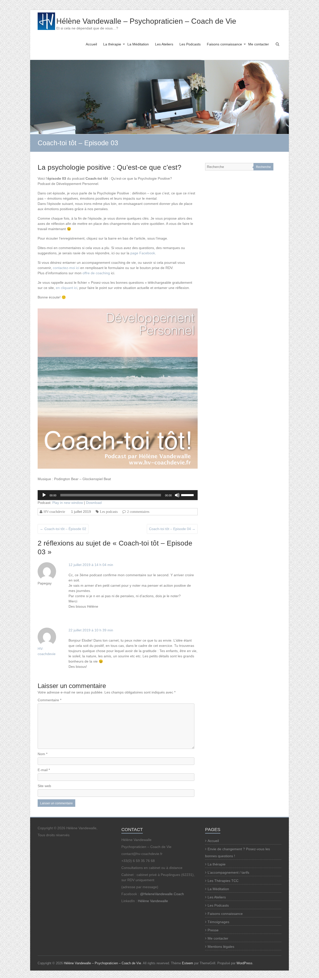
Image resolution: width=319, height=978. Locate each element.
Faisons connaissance (224, 44)
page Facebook (142, 253)
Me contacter (258, 44)
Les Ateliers (164, 44)
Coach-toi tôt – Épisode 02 (63, 529)
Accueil (91, 44)
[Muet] (177, 495)
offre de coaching (95, 273)
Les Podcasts (190, 44)
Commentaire (49, 700)
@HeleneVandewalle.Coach (162, 894)
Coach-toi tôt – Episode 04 (172, 529)
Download (94, 503)
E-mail (44, 770)
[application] (118, 495)
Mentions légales (221, 947)
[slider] (188, 494)
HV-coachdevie (54, 511)
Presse (213, 930)
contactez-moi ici (66, 268)
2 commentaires (138, 511)
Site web (44, 786)
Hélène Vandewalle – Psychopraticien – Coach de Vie (146, 21)
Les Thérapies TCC (223, 881)
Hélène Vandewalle (153, 901)
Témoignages (218, 922)
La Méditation (138, 44)
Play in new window (67, 503)
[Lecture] (44, 495)
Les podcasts (109, 511)
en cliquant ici (66, 288)
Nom (42, 754)
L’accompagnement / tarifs (228, 872)
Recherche (263, 167)
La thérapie (112, 44)
